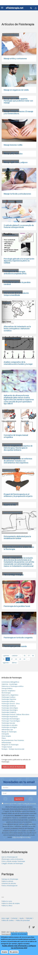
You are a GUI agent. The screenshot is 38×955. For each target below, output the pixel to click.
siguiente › (6, 663)
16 (24, 656)
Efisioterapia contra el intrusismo (12, 859)
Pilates (4, 738)
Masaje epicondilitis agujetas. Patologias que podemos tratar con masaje (18, 101)
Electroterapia (7, 372)
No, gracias (14, 952)
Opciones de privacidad (19, 934)
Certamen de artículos (9, 883)
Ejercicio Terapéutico (8, 691)
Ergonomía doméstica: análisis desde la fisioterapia (19, 548)
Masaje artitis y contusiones (15, 58)
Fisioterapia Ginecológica (11, 645)
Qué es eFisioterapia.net (9, 857)
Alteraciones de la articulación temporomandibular (16, 294)
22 (16, 659)
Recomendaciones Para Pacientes (13, 740)
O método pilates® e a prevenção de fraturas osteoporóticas (19, 226)
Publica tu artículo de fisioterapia (13, 767)
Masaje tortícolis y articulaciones (17, 194)
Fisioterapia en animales (9, 725)
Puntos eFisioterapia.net (9, 886)
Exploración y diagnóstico (11, 338)
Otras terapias (6, 736)
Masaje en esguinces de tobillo (16, 90)
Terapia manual (8, 411)
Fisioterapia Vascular (8, 723)
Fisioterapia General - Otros (11, 704)
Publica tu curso (7, 901)
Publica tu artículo (7, 881)
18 (33, 656)
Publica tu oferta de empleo (11, 903)
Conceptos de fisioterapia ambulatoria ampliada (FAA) (15, 272)
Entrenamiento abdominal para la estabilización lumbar (17, 537)
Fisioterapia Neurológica (11, 281)
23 (20, 659)
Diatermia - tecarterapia (9, 684)
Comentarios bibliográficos (10, 682)
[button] (35, 8)
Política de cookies (8, 920)
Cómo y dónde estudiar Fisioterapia (13, 861)
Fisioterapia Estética (8, 701)
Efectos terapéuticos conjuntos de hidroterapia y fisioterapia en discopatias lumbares (18, 448)
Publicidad (29, 918)
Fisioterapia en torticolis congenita (18, 637)
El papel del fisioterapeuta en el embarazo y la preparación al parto (18, 495)
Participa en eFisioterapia (10, 879)
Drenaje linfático (7, 688)
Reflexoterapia (6, 742)
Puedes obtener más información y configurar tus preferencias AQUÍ (19, 947)
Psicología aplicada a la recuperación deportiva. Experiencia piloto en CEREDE (19, 261)
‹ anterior (15, 656)
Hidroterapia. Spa (7, 729)
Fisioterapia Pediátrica (9, 712)
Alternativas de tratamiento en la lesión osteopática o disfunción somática (17, 328)
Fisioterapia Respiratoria (9, 717)
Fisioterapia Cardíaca (8, 697)
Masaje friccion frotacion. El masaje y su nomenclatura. (18, 112)
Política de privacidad (23, 920)
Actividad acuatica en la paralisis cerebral (17, 283)
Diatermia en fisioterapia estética (12, 686)
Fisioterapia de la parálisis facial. (17, 606)
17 (28, 656)
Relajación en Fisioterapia (10, 745)
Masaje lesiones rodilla (13, 145)
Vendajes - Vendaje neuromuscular (13, 749)
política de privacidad (29, 803)
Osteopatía (6, 303)
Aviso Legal (5, 918)
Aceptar (4, 952)
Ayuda (22, 918)
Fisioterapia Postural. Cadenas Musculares (17, 546)
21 (12, 659)
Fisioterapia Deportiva (10, 235)
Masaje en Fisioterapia (10, 35)
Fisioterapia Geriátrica (10, 470)
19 (3, 659)
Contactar (14, 918)
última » (14, 663)
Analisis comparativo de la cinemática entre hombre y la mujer (18, 363)
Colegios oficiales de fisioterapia (12, 863)
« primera (6, 656)
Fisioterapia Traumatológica (12, 201)
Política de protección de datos (21, 837)
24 (24, 659)
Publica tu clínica (7, 906)
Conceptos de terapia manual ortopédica (16, 436)
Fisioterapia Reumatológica (12, 557)
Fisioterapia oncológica (9, 727)
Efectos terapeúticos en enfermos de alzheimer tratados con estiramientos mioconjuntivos (18, 461)
